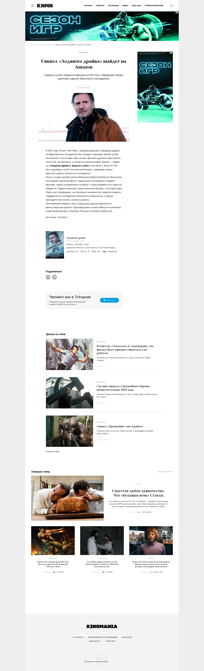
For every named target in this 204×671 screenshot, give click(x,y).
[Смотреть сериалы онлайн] (102, 662)
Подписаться (111, 300)
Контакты (127, 637)
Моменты (49, 45)
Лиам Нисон (91, 248)
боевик (69, 244)
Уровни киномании (154, 6)
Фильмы (88, 6)
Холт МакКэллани (106, 248)
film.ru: (85, 251)
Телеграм (110, 641)
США (86, 244)
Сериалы (100, 6)
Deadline (62, 217)
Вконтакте (94, 641)
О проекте (78, 637)
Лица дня (136, 6)
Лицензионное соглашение (102, 637)
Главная (34, 45)
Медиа (125, 6)
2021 (82, 241)
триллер (78, 244)
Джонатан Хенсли (88, 203)
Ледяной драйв (110, 150)
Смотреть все (164, 472)
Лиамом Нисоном (89, 150)
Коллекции (113, 6)
